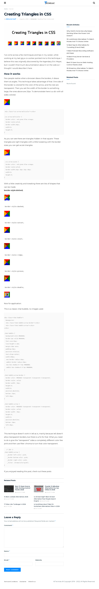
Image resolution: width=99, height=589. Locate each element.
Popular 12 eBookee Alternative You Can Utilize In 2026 (52, 487)
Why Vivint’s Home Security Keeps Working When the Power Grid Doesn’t (79, 33)
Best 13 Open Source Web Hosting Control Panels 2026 (22, 487)
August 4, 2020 (24, 19)
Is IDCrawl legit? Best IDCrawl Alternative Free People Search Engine (45, 499)
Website (38, 560)
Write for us (31, 581)
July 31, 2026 (8, 506)
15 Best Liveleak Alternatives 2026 (16, 497)
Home (5, 9)
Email (7, 560)
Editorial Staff (11, 19)
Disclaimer (23, 581)
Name (7, 551)
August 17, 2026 (20, 492)
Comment (8, 525)
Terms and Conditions (11, 581)
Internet (11, 9)
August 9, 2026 (45, 501)
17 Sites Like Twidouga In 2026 (15, 504)
